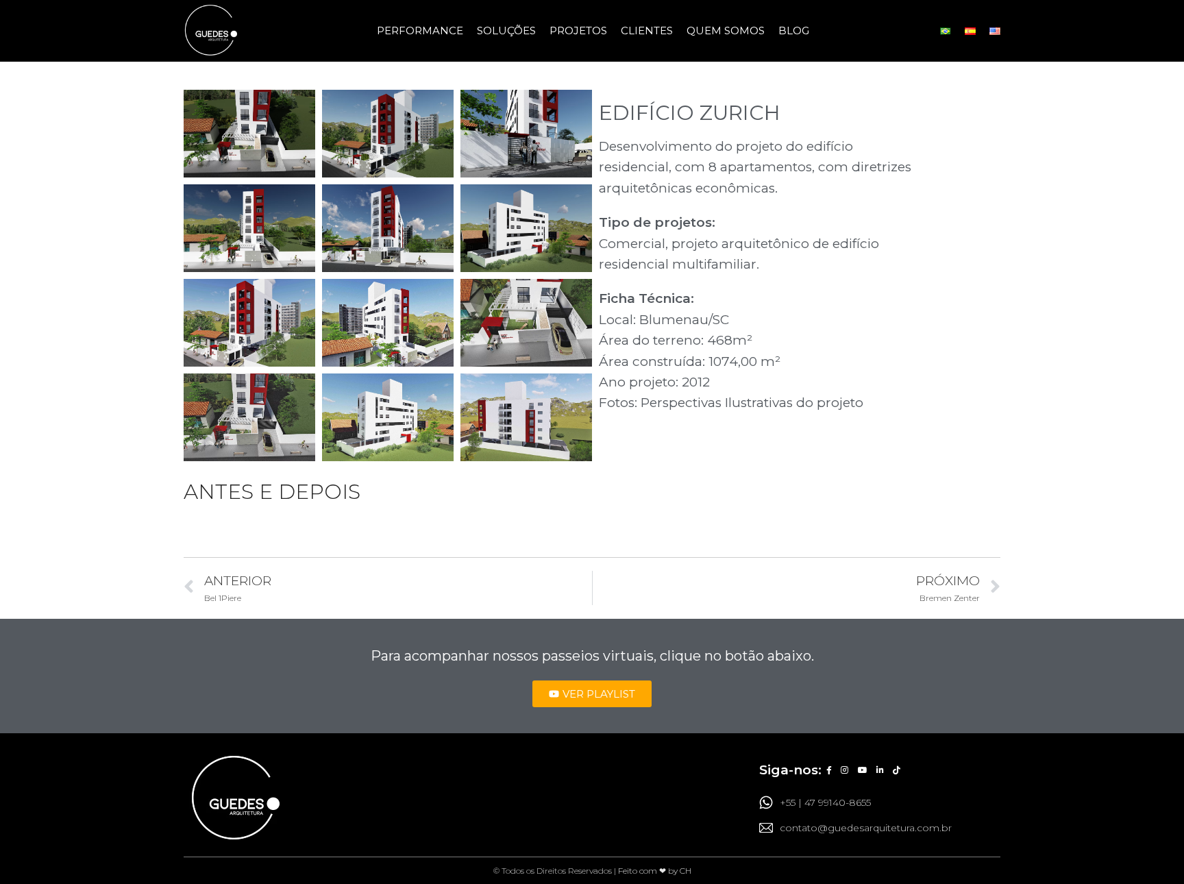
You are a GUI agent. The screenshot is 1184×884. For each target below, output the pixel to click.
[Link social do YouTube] (862, 771)
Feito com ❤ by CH (654, 870)
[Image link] (235, 798)
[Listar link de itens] (879, 802)
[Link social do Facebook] (829, 771)
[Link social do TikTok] (897, 771)
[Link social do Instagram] (845, 771)
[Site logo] (211, 31)
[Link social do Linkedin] (880, 771)
